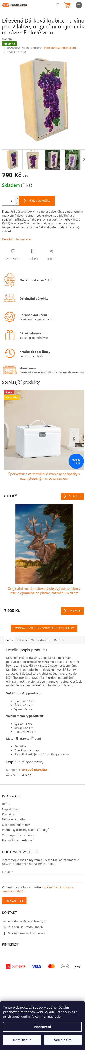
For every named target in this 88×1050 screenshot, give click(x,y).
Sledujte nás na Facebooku (26, 933)
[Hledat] (57, 5)
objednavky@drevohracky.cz (27, 921)
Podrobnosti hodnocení (60, 48)
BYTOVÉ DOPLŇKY (35, 770)
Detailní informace (14, 239)
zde (58, 1016)
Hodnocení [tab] (43, 640)
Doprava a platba (14, 819)
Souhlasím (63, 1040)
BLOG (6, 804)
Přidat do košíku (39, 201)
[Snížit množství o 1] (17, 203)
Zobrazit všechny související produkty (44, 628)
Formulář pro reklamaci (18, 840)
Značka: (16, 52)
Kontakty (8, 814)
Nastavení (42, 1027)
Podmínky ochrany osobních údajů (25, 830)
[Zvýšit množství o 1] (17, 198)
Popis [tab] (9, 640)
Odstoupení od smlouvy (18, 835)
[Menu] (79, 5)
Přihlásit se (14, 901)
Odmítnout (22, 1040)
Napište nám (11, 809)
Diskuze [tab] (59, 640)
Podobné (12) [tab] (25, 640)
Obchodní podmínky (16, 825)
